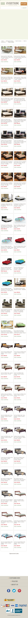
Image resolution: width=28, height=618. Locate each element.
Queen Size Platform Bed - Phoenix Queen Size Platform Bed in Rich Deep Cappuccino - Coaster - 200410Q (6, 121)
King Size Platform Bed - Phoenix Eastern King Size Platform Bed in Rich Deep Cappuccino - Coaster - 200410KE (7, 100)
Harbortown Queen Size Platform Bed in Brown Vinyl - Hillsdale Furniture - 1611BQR (20, 184)
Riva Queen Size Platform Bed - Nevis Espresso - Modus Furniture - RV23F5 (6, 479)
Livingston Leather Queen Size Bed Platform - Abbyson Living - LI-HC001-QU (7, 205)
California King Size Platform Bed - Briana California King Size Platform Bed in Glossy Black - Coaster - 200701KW (6, 142)
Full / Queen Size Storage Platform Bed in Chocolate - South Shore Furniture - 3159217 (20, 331)
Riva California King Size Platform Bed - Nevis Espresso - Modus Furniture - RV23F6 (20, 479)
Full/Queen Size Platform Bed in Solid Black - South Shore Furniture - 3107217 (20, 205)
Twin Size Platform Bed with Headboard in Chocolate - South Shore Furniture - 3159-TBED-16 (7, 289)
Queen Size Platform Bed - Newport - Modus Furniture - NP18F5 (19, 500)
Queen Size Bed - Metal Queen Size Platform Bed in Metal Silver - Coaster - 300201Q (7, 57)
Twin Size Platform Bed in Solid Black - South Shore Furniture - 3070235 (20, 247)
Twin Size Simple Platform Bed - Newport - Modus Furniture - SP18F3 (7, 543)
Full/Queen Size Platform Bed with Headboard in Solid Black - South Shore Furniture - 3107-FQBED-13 (7, 227)
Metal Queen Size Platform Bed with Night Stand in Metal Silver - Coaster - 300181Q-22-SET (7, 78)
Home (2, 41)
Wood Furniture (18, 41)
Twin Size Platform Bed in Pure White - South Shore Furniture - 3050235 (20, 226)
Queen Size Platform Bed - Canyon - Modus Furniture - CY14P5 (19, 374)
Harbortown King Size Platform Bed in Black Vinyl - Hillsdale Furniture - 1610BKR (6, 162)
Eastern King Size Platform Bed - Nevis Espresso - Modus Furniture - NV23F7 (7, 458)
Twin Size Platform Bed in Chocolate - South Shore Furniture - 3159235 (19, 268)
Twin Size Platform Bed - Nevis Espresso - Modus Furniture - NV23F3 (6, 416)
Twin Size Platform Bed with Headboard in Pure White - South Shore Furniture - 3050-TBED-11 (7, 247)
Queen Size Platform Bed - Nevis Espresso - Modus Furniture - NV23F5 (7, 437)
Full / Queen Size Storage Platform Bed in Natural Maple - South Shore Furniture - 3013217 (7, 331)
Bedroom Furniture (9, 41)
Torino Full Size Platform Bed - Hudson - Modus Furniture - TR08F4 (6, 353)
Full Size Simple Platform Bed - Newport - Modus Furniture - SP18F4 (20, 543)
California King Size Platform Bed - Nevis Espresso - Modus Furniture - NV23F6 (19, 437)
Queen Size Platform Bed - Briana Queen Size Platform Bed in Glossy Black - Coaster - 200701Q (20, 142)
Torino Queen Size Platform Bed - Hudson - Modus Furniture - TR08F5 (20, 353)
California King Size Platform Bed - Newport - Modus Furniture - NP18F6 (7, 522)
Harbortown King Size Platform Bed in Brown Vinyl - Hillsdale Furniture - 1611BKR (6, 184)
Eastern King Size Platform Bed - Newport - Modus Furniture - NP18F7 (20, 522)
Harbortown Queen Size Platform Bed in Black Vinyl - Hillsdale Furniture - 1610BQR (20, 162)
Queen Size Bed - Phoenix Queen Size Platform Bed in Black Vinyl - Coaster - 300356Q (20, 78)
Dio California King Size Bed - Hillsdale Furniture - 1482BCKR (20, 289)
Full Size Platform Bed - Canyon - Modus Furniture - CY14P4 (7, 373)
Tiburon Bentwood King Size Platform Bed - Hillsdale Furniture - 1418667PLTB (19, 310)
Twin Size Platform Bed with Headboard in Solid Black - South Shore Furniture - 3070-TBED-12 (6, 269)
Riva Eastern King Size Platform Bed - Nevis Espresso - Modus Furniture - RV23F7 (7, 500)
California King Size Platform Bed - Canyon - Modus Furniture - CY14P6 (7, 395)
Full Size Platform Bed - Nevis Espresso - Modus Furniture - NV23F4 (19, 416)
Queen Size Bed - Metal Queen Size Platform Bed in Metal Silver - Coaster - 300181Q (20, 57)
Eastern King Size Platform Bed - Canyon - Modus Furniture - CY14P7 (20, 395)
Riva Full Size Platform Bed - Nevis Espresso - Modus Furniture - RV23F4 (19, 458)
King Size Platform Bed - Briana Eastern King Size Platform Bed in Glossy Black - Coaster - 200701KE (20, 121)
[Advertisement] (14, 25)
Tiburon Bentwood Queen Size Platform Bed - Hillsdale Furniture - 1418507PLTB (6, 310)
